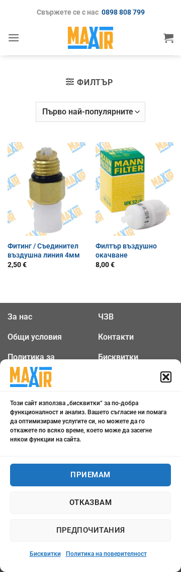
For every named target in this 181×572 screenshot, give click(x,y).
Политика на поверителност (106, 553)
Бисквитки (45, 553)
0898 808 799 (123, 12)
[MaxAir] (90, 37)
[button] (166, 377)
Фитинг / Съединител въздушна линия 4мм (44, 250)
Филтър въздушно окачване (126, 250)
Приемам (90, 474)
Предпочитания (90, 530)
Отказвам (90, 502)
